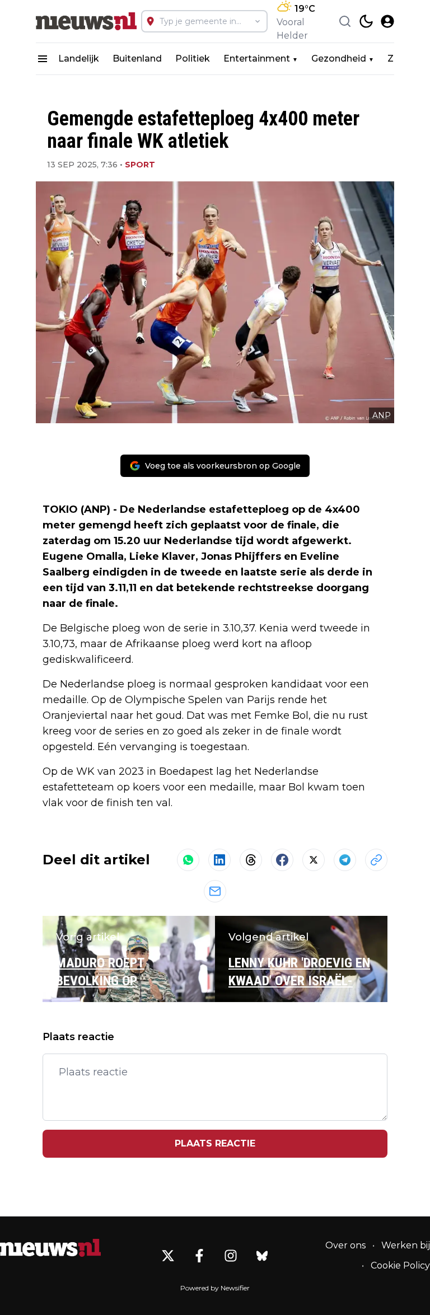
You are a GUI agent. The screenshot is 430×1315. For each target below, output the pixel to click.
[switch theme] (366, 21)
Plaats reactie (215, 1143)
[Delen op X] (313, 860)
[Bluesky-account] (262, 1255)
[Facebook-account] (199, 1255)
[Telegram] (345, 860)
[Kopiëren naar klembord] (376, 860)
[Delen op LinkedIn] (219, 860)
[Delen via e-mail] (215, 891)
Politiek (192, 58)
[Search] (345, 21)
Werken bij (405, 1245)
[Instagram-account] (230, 1255)
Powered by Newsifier (215, 1288)
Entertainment (256, 58)
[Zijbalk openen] (42, 58)
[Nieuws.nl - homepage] (86, 21)
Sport (140, 165)
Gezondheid (338, 58)
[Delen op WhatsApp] (188, 860)
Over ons (345, 1245)
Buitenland (137, 58)
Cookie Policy (400, 1265)
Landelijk (78, 58)
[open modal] (387, 21)
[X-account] (168, 1255)
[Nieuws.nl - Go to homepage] (50, 1248)
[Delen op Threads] (251, 860)
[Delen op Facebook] (282, 860)
